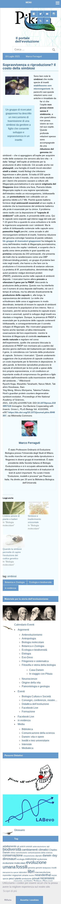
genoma (31, 868)
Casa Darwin (36, 670)
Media (21, 724)
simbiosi (12, 576)
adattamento (9, 846)
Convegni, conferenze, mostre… (39, 700)
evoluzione (42, 859)
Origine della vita (31, 682)
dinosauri (9, 859)
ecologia (21, 859)
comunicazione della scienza (40, 853)
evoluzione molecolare (14, 863)
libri (31, 871)
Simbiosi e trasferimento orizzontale (34, 519)
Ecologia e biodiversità (40, 582)
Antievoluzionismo (32, 634)
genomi (39, 868)
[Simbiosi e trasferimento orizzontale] (39, 508)
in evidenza (10, 588)
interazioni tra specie (10, 872)
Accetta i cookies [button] (29, 900)
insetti (53, 868)
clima (12, 853)
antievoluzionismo (39, 846)
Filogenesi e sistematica (35, 661)
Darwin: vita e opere (33, 736)
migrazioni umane (20, 875)
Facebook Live (30, 707)
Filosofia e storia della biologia (39, 665)
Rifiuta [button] (7, 900)
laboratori (23, 872)
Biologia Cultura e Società (36, 696)
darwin (38, 855)
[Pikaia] (35, 30)
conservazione (13, 855)
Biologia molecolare (33, 642)
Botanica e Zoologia (15, 582)
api (48, 846)
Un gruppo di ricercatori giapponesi (22, 241)
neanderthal (43, 875)
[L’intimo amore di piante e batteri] (14, 508)
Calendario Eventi (24, 624)
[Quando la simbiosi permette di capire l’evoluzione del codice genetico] (14, 541)
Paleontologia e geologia (36, 686)
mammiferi (7, 875)
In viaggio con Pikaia (40, 673)
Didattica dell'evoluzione (35, 704)
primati (36, 878)
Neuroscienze (29, 678)
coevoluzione (21, 853)
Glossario (19, 830)
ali (18, 846)
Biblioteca (27, 729)
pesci (11, 878)
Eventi (21, 691)
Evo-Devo (27, 657)
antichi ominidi (26, 846)
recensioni (47, 878)
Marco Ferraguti (34, 56)
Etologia (26, 653)
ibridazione (47, 868)
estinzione (31, 859)
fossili (21, 866)
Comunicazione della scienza (38, 733)
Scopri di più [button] (10, 891)
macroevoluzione (42, 872)
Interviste (27, 744)
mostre (31, 875)
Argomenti (23, 629)
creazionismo (29, 856)
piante (18, 878)
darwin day (50, 855)
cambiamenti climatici (35, 849)
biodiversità (12, 849)
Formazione (28, 711)
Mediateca (27, 748)
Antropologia (29, 638)
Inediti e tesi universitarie (35, 740)
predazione (26, 879)
